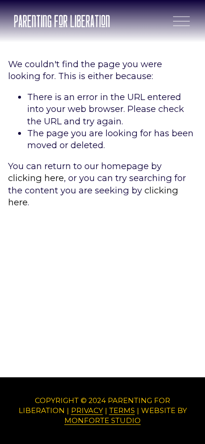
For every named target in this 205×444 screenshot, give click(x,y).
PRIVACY (87, 410)
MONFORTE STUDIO (102, 420)
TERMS (122, 410)
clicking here (36, 177)
